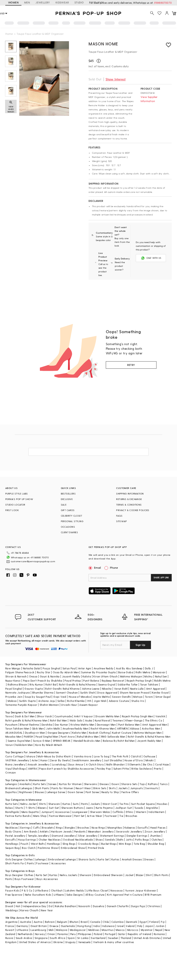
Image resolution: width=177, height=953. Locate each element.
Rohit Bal (51, 684)
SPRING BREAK (62, 740)
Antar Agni (84, 668)
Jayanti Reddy (71, 676)
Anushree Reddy (104, 668)
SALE (64, 504)
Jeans (89, 807)
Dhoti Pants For (15, 863)
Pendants (80, 831)
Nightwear (25, 792)
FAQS (119, 515)
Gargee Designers (58, 732)
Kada (89, 839)
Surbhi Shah (87, 692)
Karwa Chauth (29, 910)
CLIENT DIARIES (69, 532)
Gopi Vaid (59, 696)
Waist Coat (109, 803)
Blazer (140, 875)
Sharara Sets (129, 783)
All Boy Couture (95, 894)
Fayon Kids (12, 890)
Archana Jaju (46, 700)
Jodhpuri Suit (123, 807)
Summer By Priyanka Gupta (98, 672)
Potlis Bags (142, 839)
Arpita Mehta (101, 696)
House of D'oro (133, 760)
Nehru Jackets (68, 875)
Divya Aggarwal (107, 692)
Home (9, 33)
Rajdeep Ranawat (113, 680)
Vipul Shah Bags (15, 768)
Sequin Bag (12, 847)
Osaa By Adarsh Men (66, 672)
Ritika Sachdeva (141, 768)
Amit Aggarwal (155, 688)
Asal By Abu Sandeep (129, 668)
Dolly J (149, 668)
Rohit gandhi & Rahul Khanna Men (26, 720)
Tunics (164, 783)
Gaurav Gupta (33, 688)
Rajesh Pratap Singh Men (137, 716)
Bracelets (48, 827)
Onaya (33, 676)
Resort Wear (83, 788)
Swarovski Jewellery (129, 831)
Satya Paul (69, 668)
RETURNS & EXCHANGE (129, 499)
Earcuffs (143, 827)
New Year (47, 910)
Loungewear (80, 811)
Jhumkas (155, 835)
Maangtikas (114, 827)
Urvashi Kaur (69, 704)
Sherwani (54, 803)
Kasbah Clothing (99, 732)
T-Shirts (30, 807)
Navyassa (116, 890)
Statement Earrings (112, 835)
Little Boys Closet (97, 890)
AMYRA (32, 768)
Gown (115, 783)
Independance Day (34, 906)
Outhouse (149, 756)
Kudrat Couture (121, 732)
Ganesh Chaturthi (118, 906)
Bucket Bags (109, 843)
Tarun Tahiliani (149, 684)
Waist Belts (38, 843)
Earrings (25, 827)
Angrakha (152, 807)
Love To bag (101, 756)
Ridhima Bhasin (17, 684)
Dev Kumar (61, 724)
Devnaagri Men (106, 724)
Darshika (46, 724)
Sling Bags (69, 843)
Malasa (12, 700)
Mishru (148, 676)
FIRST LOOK (96, 2)
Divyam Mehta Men (107, 716)
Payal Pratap (73, 680)
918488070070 (163, 2)
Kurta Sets (39, 783)
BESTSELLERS (68, 493)
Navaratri (84, 906)
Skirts (112, 788)
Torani (149, 696)
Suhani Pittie (121, 768)
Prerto (158, 768)
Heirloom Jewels (61, 831)
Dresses (104, 783)
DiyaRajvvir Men (35, 732)
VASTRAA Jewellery (17, 760)
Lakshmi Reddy (74, 890)
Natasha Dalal (31, 668)
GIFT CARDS (68, 510)
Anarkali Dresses (132, 859)
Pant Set (79, 815)
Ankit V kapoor (83, 716)
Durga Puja (138, 906)
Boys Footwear (24, 878)
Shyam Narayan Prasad (135, 692)
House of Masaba (80, 696)
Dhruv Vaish (44, 716)
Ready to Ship (110, 792)
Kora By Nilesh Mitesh (48, 744)
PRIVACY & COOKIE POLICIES (132, 510)
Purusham (11, 724)
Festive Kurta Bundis (18, 815)
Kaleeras (129, 827)
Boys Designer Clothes (19, 875)
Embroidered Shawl (73, 847)
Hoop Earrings (27, 839)
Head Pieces (157, 827)
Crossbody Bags (88, 843)
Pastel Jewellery (15, 835)
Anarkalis (25, 783)
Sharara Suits (86, 859)
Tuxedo (138, 807)
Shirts (42, 803)
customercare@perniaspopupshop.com (33, 561)
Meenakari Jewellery (101, 831)
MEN (27, 2)
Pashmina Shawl (48, 847)
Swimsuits (151, 788)
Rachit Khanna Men (103, 728)
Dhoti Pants (42, 788)
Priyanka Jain (13, 696)
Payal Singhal (13, 688)
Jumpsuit (47, 811)
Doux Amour (76, 764)
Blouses (39, 792)
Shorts (19, 807)
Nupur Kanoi (13, 680)
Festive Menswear (60, 815)
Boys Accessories (47, 878)
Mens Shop (40, 815)
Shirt (149, 875)
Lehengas (11, 783)
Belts (120, 839)
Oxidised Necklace (74, 839)
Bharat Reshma (29, 724)
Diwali (9, 906)
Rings (59, 827)
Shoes (99, 839)
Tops (143, 783)
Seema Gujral (106, 684)
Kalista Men (79, 732)
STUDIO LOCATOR (15, 504)
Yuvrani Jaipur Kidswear (140, 890)
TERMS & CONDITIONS (129, 504)
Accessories (62, 811)
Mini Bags (125, 843)
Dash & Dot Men (25, 716)
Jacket (129, 875)
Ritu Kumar (36, 684)
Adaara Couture (119, 700)
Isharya (30, 756)
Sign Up (140, 644)
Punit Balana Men (129, 724)
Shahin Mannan (49, 704)
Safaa (61, 700)
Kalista (87, 676)
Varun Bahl (121, 688)
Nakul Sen (161, 676)
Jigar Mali (100, 700)
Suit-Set (54, 807)
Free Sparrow (14, 894)
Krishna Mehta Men (82, 724)
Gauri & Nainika (50, 676)
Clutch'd (136, 756)
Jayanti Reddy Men (149, 740)
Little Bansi (42, 890)
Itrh (89, 700)
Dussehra (98, 906)
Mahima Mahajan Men (148, 732)
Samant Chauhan (67, 692)
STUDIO (79, 2)
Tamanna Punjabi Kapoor (21, 704)
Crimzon (10, 772)
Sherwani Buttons (72, 807)
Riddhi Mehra (162, 680)
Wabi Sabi (76, 720)
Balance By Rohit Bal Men (119, 740)
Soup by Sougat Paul (38, 696)
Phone (114, 567)
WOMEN (13, 2)
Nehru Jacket (28, 803)
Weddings (11, 910)
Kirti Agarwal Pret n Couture (124, 894)
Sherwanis (90, 783)
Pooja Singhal (51, 668)
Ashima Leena (91, 688)
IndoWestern (156, 811)
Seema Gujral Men (19, 740)
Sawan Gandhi (121, 696)
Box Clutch (28, 847)
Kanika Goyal (160, 692)
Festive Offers (130, 792)
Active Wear (94, 815)
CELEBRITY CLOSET (71, 515)
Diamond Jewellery (64, 835)
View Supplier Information (149, 99)
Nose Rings (98, 827)
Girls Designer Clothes (19, 859)
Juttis (129, 839)
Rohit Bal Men (58, 720)
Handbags (11, 843)
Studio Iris (137, 700)
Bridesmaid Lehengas (18, 788)
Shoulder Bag (156, 843)
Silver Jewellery (87, 835)
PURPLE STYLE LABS (16, 493)
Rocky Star (43, 672)
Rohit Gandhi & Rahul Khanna (77, 684)
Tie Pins (124, 803)
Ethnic (129, 811)
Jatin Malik (53, 728)
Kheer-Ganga (133, 720)
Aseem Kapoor (88, 704)
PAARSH (28, 736)
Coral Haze (162, 764)
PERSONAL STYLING (72, 521)
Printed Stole (96, 847)
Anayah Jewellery (38, 764)
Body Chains (13, 831)
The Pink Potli (120, 756)
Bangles (70, 827)
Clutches (156, 839)
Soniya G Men (41, 740)
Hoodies (162, 803)
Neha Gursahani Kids (38, 894)
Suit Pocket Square (143, 803)
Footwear (111, 815)
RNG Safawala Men (113, 736)
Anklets (44, 831)
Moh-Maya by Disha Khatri (54, 756)
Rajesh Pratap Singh (139, 680)
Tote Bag (139, 843)
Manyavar (159, 672)
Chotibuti (57, 890)
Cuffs (36, 827)
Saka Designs (74, 894)
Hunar (44, 760)
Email (97, 567)
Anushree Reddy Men (75, 728)
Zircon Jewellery (155, 831)
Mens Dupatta (30, 811)
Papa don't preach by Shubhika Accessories (66, 768)
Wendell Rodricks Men (86, 740)
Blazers (42, 807)
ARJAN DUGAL (13, 732)
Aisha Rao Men (151, 728)
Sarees (52, 783)
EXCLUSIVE (67, 499)
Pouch (24, 843)
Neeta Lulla (137, 688)
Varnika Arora (82, 756)
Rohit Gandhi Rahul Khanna (62, 688)
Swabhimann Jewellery (86, 760)
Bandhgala (12, 811)
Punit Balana (91, 680)
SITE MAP (121, 521)
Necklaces (11, 827)
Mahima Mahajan (131, 676)
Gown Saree (75, 792)
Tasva (9, 716)
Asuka (88, 720)
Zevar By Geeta (60, 760)
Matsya (137, 696)
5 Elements (134, 764)
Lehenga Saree (56, 792)
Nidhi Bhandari (115, 764)
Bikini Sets (99, 788)
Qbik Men (38, 728)
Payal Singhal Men (46, 736)
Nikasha (107, 688)
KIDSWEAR (62, 2)
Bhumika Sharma (43, 692)
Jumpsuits (136, 788)
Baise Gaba (125, 672)
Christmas (153, 906)
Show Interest (116, 79)
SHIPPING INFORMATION (130, 493)
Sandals (110, 839)
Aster (35, 760)
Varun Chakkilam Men (19, 744)
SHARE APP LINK (161, 577)
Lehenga (40, 859)
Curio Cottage (14, 756)
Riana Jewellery (15, 764)
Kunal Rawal (102, 720)
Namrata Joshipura (17, 692)
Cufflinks (118, 811)
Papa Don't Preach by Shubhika (42, 680)
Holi (18, 906)
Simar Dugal (163, 696)
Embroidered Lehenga (62, 859)
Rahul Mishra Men (88, 736)
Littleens (59, 894)
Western (141, 811)
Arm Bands (31, 831)
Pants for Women (62, 788)
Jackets (123, 788)
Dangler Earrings (137, 835)
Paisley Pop (104, 768)
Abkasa (134, 728)
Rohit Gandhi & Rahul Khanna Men (149, 736)
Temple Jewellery (38, 835)
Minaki (149, 760)
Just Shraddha (113, 760)
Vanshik (160, 716)
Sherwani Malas (100, 811)
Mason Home (103, 43)
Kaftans (153, 783)
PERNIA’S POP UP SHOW (19, 499)
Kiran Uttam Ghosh (105, 676)
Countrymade (63, 716)
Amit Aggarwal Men (154, 724)
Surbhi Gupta (27, 700)
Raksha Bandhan (65, 906)
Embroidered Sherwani (108, 875)
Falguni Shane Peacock (19, 672)
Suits (76, 803)
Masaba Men (13, 736)
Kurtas (66, 803)
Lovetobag (59, 764)
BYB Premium (153, 894)
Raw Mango (13, 668)
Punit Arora (68, 736)
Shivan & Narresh (16, 676)
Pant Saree (92, 792)
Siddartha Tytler (128, 684)
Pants (84, 803)
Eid (51, 906)
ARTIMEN (122, 728)
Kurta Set (103, 859)
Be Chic (148, 764)
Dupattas (11, 792)
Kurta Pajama (104, 807)
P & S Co (27, 890)
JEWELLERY (42, 2)
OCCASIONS (68, 526)
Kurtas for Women (70, 783)
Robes (9, 807)
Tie (121, 815)
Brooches (131, 815)
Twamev (117, 720)
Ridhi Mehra (143, 672)
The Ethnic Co (153, 720)
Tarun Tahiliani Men (17, 728)
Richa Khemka (76, 700)
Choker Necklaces (49, 839)
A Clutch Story (95, 764)
